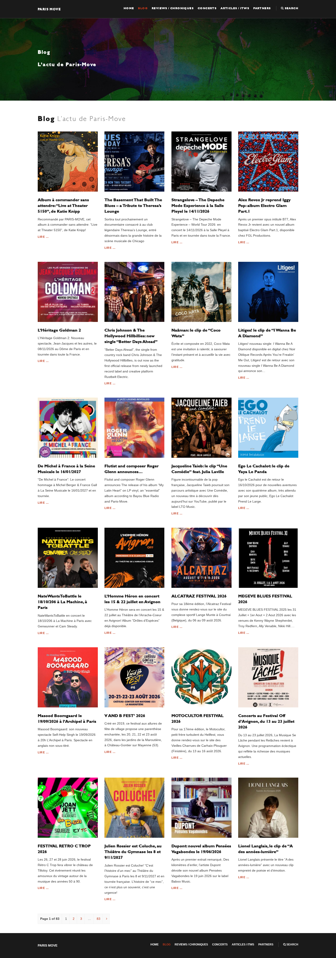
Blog (143, 8)
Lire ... (43, 236)
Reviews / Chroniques (173, 8)
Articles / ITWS (235, 8)
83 (98, 919)
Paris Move (49, 9)
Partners (262, 8)
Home (129, 8)
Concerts (207, 8)
